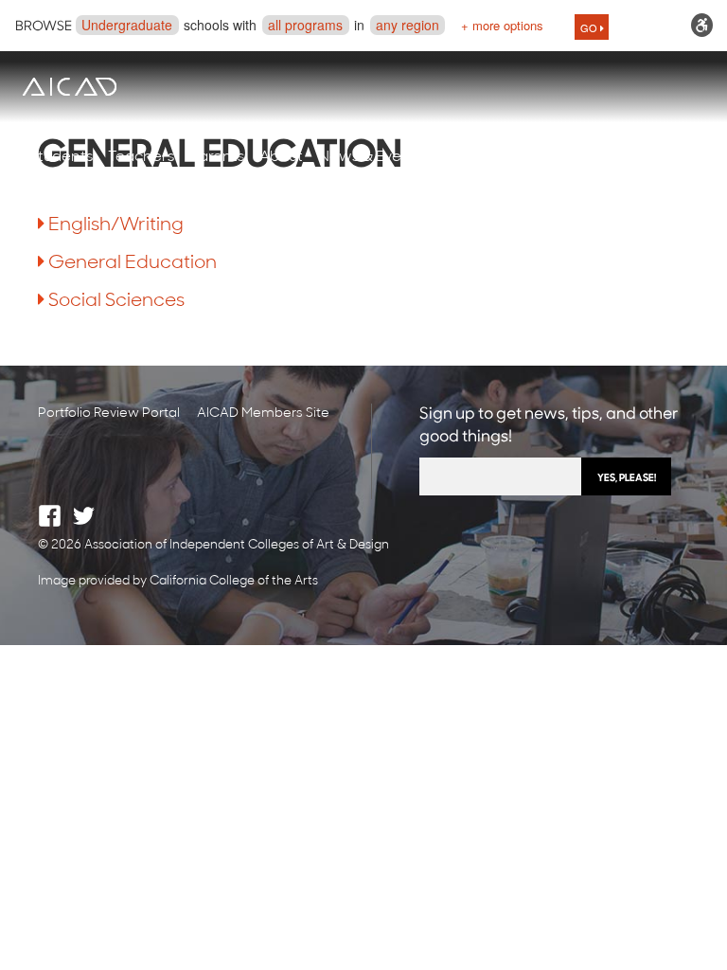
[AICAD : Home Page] (69, 87)
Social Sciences (116, 301)
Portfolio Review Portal (109, 413)
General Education (132, 263)
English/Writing (116, 225)
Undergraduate (126, 24)
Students (61, 157)
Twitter (84, 516)
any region (407, 24)
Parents (216, 157)
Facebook (50, 516)
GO (590, 27)
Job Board (474, 157)
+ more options (502, 25)
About (281, 157)
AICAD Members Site (263, 413)
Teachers (141, 157)
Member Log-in (581, 157)
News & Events (370, 157)
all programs (305, 24)
